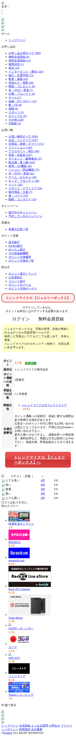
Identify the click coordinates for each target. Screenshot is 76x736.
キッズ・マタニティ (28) (23, 180)
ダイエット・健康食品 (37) (25, 158)
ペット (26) (15, 184)
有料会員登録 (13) (19, 60)
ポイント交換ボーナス (22, 288)
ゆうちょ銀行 (16, 249)
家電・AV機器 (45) (20, 166)
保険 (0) (13, 108)
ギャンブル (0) (17, 116)
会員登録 (24, 725)
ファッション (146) (20, 147)
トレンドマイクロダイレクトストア (44, 405)
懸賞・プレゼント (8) (21, 86)
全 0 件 (37, 476)
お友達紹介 (15, 277)
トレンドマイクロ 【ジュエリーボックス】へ (39, 459)
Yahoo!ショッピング (21, 694)
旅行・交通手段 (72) (21, 75)
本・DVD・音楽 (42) (21, 173)
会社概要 (36, 729)
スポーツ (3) (16, 112)
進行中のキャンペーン (22, 212)
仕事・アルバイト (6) (21, 93)
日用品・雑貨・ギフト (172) (25, 143)
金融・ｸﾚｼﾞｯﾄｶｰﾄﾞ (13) (22, 101)
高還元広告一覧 (18, 229)
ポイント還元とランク (22, 273)
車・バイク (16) (18, 195)
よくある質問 (39, 725)
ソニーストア (16, 676)
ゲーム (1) (14, 97)
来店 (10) (13, 67)
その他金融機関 (18, 253)
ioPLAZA (14, 657)
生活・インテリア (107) (23, 140)
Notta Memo (15, 617)
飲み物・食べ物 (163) (21, 162)
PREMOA (14, 542)
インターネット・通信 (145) (25, 71)
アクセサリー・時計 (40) (23, 151)
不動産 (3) (14, 123)
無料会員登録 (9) (18, 56)
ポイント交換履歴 (19, 256)
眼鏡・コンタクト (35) (22, 199)
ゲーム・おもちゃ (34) (22, 177)
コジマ (12, 647)
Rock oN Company (19, 589)
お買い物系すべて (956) (23, 136)
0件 (43, 480)
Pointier (8, 732)
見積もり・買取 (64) (21, 82)
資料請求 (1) (16, 64)
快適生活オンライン (21, 523)
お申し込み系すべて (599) (24, 53)
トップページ (16, 40)
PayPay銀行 (15, 245)
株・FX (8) (15, 104)
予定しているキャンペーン (25, 216)
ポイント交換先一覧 (21, 260)
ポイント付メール (19, 284)
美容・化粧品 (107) (20, 154)
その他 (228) (16, 119)
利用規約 (24, 729)
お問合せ (54, 725)
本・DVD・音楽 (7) (20, 90)
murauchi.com (16, 560)
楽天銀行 (14, 242)
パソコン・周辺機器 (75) (23, 169)
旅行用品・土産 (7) (20, 191)
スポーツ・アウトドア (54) (25, 188)
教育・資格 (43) (18, 79)
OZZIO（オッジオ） (21, 628)
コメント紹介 (16, 281)
